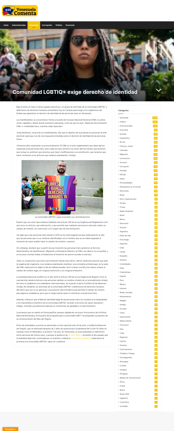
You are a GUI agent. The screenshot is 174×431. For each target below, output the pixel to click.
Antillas (123, 305)
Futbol (122, 386)
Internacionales (19, 25)
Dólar (122, 268)
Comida (123, 366)
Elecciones (124, 191)
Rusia (122, 195)
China (122, 313)
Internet (123, 288)
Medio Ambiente (126, 211)
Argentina (124, 231)
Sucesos (123, 162)
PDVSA (123, 175)
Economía (70, 25)
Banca (122, 219)
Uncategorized (126, 357)
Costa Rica (124, 402)
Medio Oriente (125, 321)
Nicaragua (124, 362)
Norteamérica (125, 297)
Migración (124, 154)
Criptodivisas (125, 272)
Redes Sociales (126, 292)
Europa (123, 203)
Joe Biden (124, 406)
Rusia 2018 (124, 394)
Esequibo (123, 256)
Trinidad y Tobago (127, 353)
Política (59, 25)
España (123, 276)
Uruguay (123, 370)
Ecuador (123, 309)
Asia (121, 329)
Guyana (123, 227)
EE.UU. (122, 142)
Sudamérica (125, 138)
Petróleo (123, 171)
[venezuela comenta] (20, 10)
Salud (122, 179)
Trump (122, 207)
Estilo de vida (125, 236)
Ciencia (123, 341)
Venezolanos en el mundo (130, 187)
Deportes (123, 244)
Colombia (124, 150)
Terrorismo (124, 325)
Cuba (122, 333)
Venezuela (33, 25)
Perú (122, 280)
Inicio (6, 25)
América (123, 260)
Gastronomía (125, 317)
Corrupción (47, 25)
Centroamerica (126, 349)
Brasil (122, 215)
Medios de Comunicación (130, 378)
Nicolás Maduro (75, 335)
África (122, 382)
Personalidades (126, 183)
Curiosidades (125, 264)
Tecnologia (124, 240)
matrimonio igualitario (81, 338)
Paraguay (124, 374)
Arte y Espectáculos (128, 199)
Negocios (124, 337)
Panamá (123, 345)
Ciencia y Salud (126, 146)
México (123, 284)
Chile (122, 248)
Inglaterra (124, 398)
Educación (124, 223)
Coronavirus (125, 158)
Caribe (122, 252)
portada (123, 134)
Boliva (122, 390)
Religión (123, 301)
